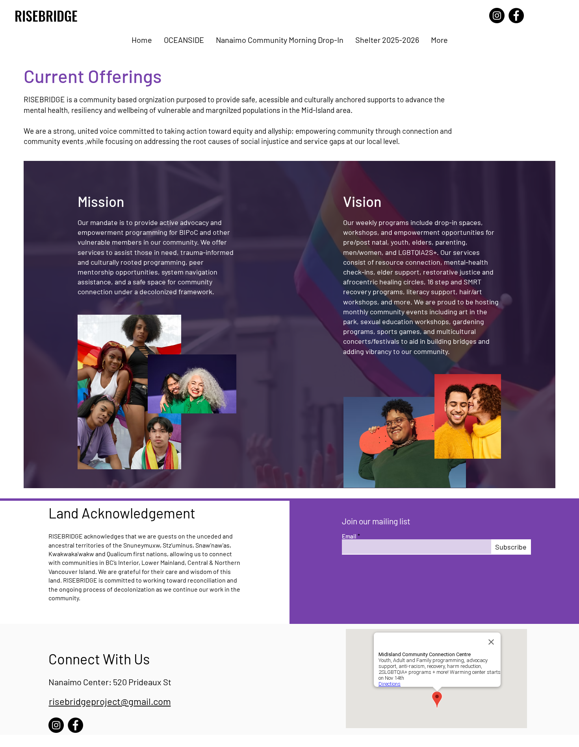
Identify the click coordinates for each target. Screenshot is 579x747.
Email (349, 536)
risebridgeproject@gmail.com (110, 701)
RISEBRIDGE (46, 16)
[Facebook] (516, 15)
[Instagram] (497, 15)
